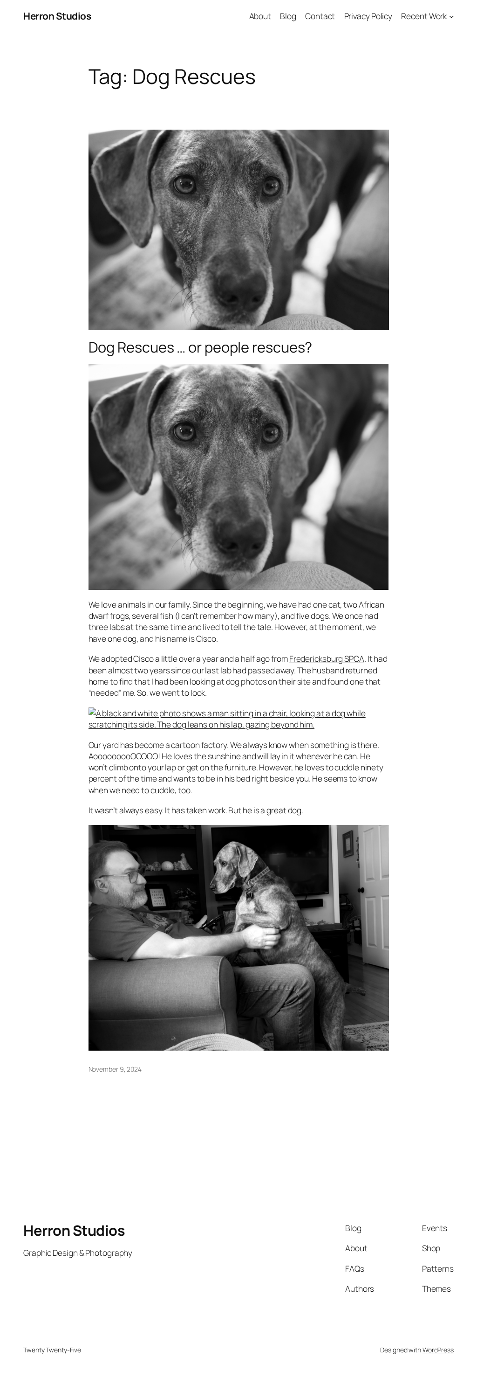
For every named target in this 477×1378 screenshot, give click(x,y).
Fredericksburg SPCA (326, 658)
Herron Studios (57, 15)
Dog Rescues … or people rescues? (201, 347)
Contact (320, 15)
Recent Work (424, 15)
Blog (288, 15)
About (260, 15)
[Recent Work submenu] (451, 16)
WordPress (438, 1349)
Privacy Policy (368, 15)
